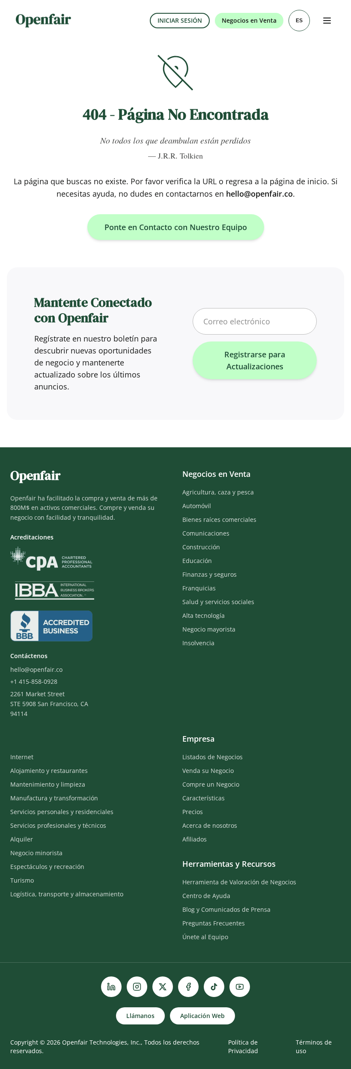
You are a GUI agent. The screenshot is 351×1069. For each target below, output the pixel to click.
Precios (192, 812)
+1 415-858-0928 (33, 681)
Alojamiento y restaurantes (49, 771)
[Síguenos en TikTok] (214, 986)
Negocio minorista (36, 853)
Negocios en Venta (249, 20)
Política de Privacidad (243, 1046)
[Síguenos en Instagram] (137, 986)
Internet (21, 757)
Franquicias (199, 588)
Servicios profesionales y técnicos (58, 825)
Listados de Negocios (212, 757)
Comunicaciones (205, 533)
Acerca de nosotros (209, 825)
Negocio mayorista (208, 629)
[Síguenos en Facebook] (188, 986)
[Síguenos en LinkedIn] (111, 986)
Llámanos (140, 1016)
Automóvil (196, 506)
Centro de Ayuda (206, 896)
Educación (197, 561)
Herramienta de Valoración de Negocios (239, 882)
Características (203, 798)
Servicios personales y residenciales (61, 812)
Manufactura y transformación (54, 798)
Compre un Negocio (210, 784)
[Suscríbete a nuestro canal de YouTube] (239, 986)
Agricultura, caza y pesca (218, 492)
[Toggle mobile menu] (327, 20)
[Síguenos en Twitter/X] (162, 986)
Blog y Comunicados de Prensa (226, 909)
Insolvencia (198, 643)
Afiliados (194, 839)
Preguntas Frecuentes (213, 923)
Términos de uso (314, 1046)
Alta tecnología (203, 615)
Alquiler (21, 839)
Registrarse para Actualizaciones (254, 360)
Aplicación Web (202, 1016)
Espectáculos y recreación (47, 866)
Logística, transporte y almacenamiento (66, 894)
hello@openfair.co (259, 194)
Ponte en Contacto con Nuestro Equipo (175, 227)
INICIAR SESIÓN (180, 20)
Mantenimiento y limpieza (47, 784)
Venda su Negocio (208, 771)
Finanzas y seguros (209, 574)
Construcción (201, 547)
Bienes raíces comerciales (219, 519)
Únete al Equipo (205, 937)
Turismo (22, 880)
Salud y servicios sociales (218, 602)
